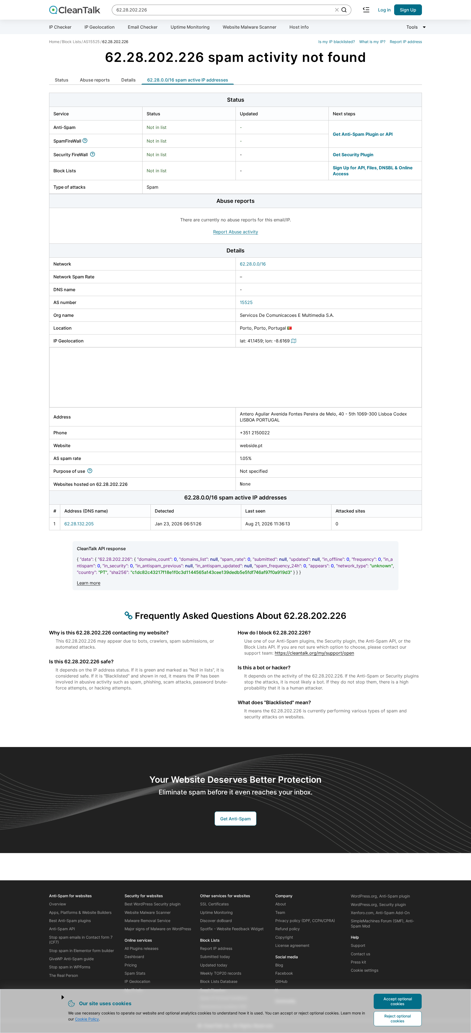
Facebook (284, 973)
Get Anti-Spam (235, 818)
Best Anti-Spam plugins (70, 920)
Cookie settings (364, 970)
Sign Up (408, 10)
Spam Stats (135, 973)
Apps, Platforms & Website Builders (80, 912)
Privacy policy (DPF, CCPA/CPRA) (305, 920)
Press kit (358, 962)
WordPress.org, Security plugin (378, 904)
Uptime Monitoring (190, 27)
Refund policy (287, 928)
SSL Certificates (214, 904)
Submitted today (215, 956)
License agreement (292, 945)
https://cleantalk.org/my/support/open (314, 653)
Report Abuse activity (235, 231)
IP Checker (60, 27)
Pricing (131, 965)
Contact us (360, 953)
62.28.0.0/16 (253, 264)
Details (128, 80)
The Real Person (63, 975)
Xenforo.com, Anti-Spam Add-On (380, 912)
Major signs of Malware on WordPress (158, 928)
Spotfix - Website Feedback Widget (232, 928)
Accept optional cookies (398, 1001)
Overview (57, 904)
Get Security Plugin (353, 154)
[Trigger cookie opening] (58, 997)
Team (280, 912)
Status (61, 80)
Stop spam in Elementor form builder (81, 950)
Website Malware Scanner (249, 27)
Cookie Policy (87, 1019)
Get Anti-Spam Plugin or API (362, 134)
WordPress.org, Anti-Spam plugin (380, 896)
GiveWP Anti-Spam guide (71, 958)
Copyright (284, 937)
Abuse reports (95, 80)
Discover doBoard (216, 920)
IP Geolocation (99, 27)
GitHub (281, 981)
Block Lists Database (218, 981)
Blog (279, 965)
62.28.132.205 (79, 523)
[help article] (86, 141)
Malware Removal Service (147, 920)
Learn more (88, 583)
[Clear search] (337, 10)
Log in (384, 10)
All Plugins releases (141, 948)
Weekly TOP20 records (220, 973)
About (280, 904)
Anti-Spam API (62, 928)
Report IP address (406, 41)
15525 (246, 302)
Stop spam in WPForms (69, 967)
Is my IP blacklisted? (336, 41)
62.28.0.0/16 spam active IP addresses (187, 80)
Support (358, 945)
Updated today (213, 965)
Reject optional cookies (397, 1018)
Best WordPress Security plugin (152, 904)
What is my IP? (372, 41)
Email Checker (143, 27)
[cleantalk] (74, 10)
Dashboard (134, 956)
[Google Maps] (294, 341)
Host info (299, 27)
